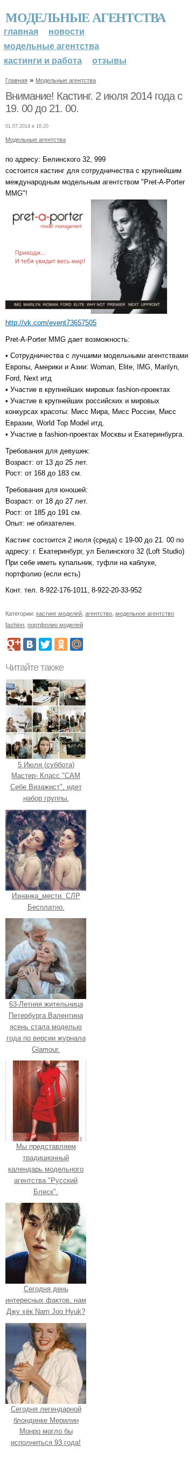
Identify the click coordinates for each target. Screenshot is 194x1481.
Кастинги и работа (43, 60)
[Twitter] (45, 644)
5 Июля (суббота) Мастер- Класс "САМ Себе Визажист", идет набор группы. (46, 781)
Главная (21, 31)
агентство (98, 613)
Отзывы (109, 60)
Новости (66, 31)
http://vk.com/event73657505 (50, 323)
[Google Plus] (14, 644)
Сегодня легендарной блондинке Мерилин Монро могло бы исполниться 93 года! (46, 1425)
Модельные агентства (85, 17)
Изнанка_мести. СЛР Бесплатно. (46, 901)
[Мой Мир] (76, 644)
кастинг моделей (59, 613)
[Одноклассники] (60, 644)
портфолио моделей (55, 625)
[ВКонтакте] (29, 644)
